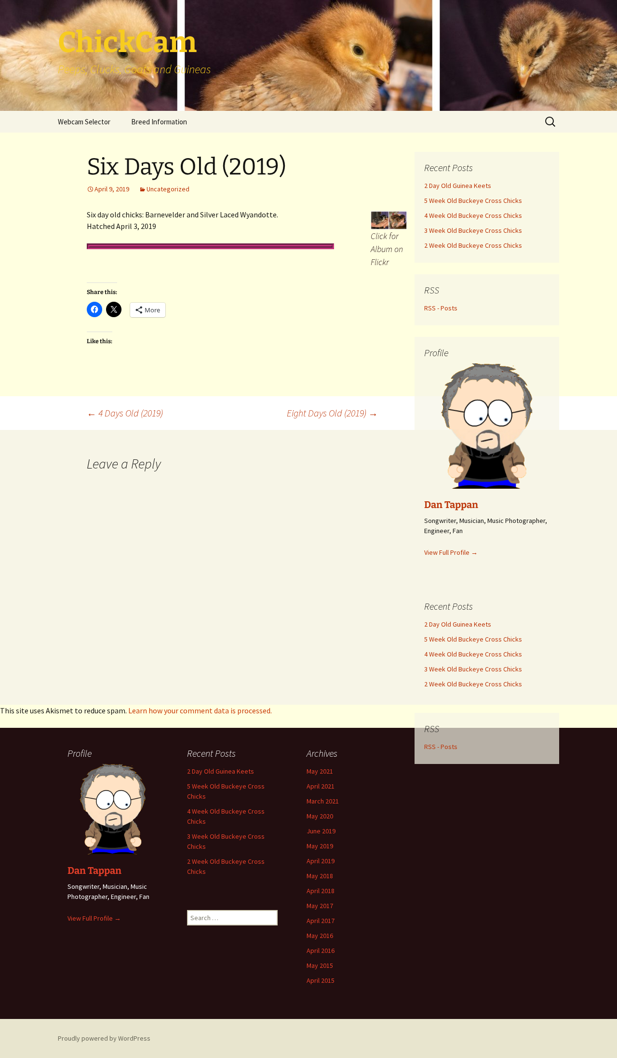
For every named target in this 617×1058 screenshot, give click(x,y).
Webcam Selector (84, 121)
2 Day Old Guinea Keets (220, 771)
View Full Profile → (94, 918)
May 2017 (320, 905)
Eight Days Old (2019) (332, 413)
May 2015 (320, 965)
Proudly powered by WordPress (104, 1038)
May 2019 (320, 846)
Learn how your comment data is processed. (200, 710)
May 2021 (320, 771)
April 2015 (321, 980)
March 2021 (323, 801)
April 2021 (321, 786)
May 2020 (320, 816)
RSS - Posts (440, 746)
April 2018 (321, 890)
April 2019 (321, 861)
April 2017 (321, 920)
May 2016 (320, 935)
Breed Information (159, 121)
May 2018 (320, 875)
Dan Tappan (94, 870)
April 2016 (321, 950)
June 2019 (321, 831)
